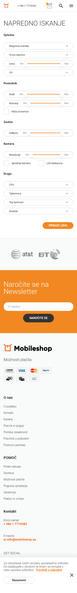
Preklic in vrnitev (14, 498)
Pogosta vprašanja (15, 486)
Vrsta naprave (17, 54)
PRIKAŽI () (58, 225)
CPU (11, 184)
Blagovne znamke (19, 46)
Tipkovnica (15, 193)
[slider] (26, 63)
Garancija (10, 492)
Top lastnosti (16, 202)
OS (10, 72)
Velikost (13, 133)
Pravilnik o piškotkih (16, 438)
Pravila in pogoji (14, 425)
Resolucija (14, 154)
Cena (12, 63)
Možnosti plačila (14, 479)
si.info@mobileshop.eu (20, 539)
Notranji (13, 103)
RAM (12, 94)
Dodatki (13, 211)
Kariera (8, 419)
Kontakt (8, 413)
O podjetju (10, 406)
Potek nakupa (12, 466)
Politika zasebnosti (16, 432)
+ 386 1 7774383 (26, 5)
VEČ (34, 378)
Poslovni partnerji (15, 445)
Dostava (9, 473)
